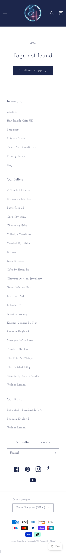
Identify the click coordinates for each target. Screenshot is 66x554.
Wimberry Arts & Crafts (23, 376)
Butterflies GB (15, 207)
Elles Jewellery (16, 261)
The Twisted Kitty (19, 367)
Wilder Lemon (16, 384)
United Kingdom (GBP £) (30, 507)
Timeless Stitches (17, 349)
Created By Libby (18, 243)
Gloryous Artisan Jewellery (24, 278)
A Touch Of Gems (18, 190)
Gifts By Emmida (18, 269)
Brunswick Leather (19, 199)
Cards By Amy (16, 216)
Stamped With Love (20, 340)
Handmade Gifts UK (20, 120)
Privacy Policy (16, 156)
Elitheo (11, 252)
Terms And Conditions (21, 147)
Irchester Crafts (17, 305)
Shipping (13, 129)
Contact (12, 112)
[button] (5, 13)
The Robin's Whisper (20, 358)
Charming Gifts (17, 225)
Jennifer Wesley (17, 314)
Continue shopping (33, 70)
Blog (9, 165)
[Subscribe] (54, 453)
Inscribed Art (15, 296)
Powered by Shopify (48, 541)
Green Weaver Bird (19, 287)
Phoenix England (18, 331)
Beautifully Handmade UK (24, 410)
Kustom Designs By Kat (22, 322)
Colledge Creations (19, 234)
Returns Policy (16, 138)
